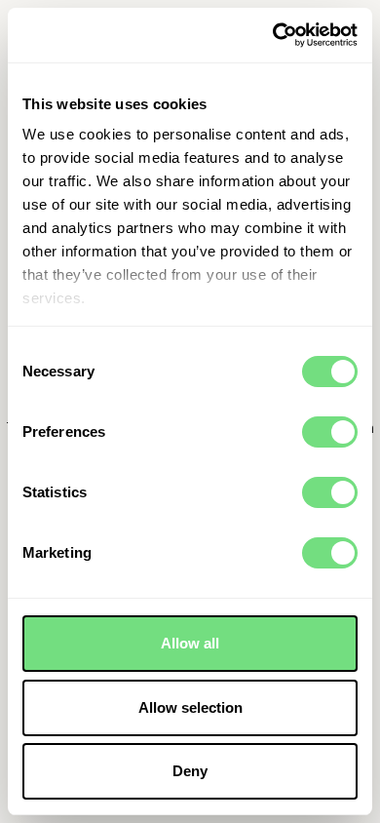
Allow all (190, 643)
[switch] (330, 432)
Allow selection (190, 707)
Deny (190, 771)
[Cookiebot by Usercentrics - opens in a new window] (273, 35)
